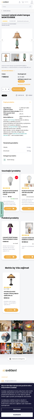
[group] (17, 293)
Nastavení (17, 409)
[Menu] (32, 2)
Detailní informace (7, 70)
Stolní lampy (10, 160)
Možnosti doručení (24, 84)
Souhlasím (17, 415)
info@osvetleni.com (11, 381)
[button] (11, 301)
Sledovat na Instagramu (18, 359)
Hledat (30, 6)
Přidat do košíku (17, 89)
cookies (13, 387)
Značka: (5, 25)
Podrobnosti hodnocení (23, 21)
